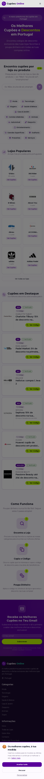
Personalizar (22, 775)
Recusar (22, 770)
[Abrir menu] (40, 4)
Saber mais (15, 758)
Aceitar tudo (22, 764)
